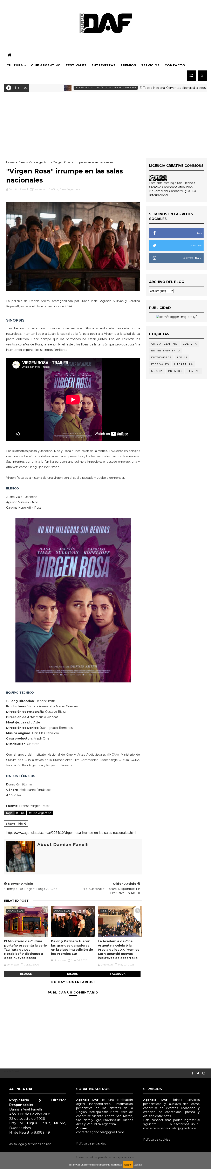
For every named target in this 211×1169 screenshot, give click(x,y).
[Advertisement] (105, 123)
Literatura (183, 364)
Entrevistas (103, 65)
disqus (72, 973)
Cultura (15, 65)
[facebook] (193, 1073)
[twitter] (198, 1073)
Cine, (55, 189)
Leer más (138, 1164)
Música (157, 370)
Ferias (182, 357)
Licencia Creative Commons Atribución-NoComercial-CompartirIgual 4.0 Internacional (172, 189)
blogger (27, 973)
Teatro (193, 370)
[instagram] (203, 1073)
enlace (163, 1124)
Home (10, 162)
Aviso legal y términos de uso (30, 1144)
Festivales (76, 65)
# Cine (20, 812)
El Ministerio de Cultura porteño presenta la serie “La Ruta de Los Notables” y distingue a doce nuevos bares (25, 949)
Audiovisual (15, 910)
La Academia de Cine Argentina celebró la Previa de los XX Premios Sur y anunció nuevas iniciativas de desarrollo (118, 949)
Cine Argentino (46, 65)
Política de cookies (156, 1139)
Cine (22, 162)
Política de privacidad (91, 1143)
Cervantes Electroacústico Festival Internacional (80, 87)
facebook (117, 973)
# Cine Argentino (40, 812)
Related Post (16, 900)
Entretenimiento (165, 350)
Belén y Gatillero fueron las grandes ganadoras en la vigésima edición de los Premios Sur (72, 947)
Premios (128, 65)
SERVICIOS (150, 65)
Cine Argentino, (70, 189)
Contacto (175, 65)
